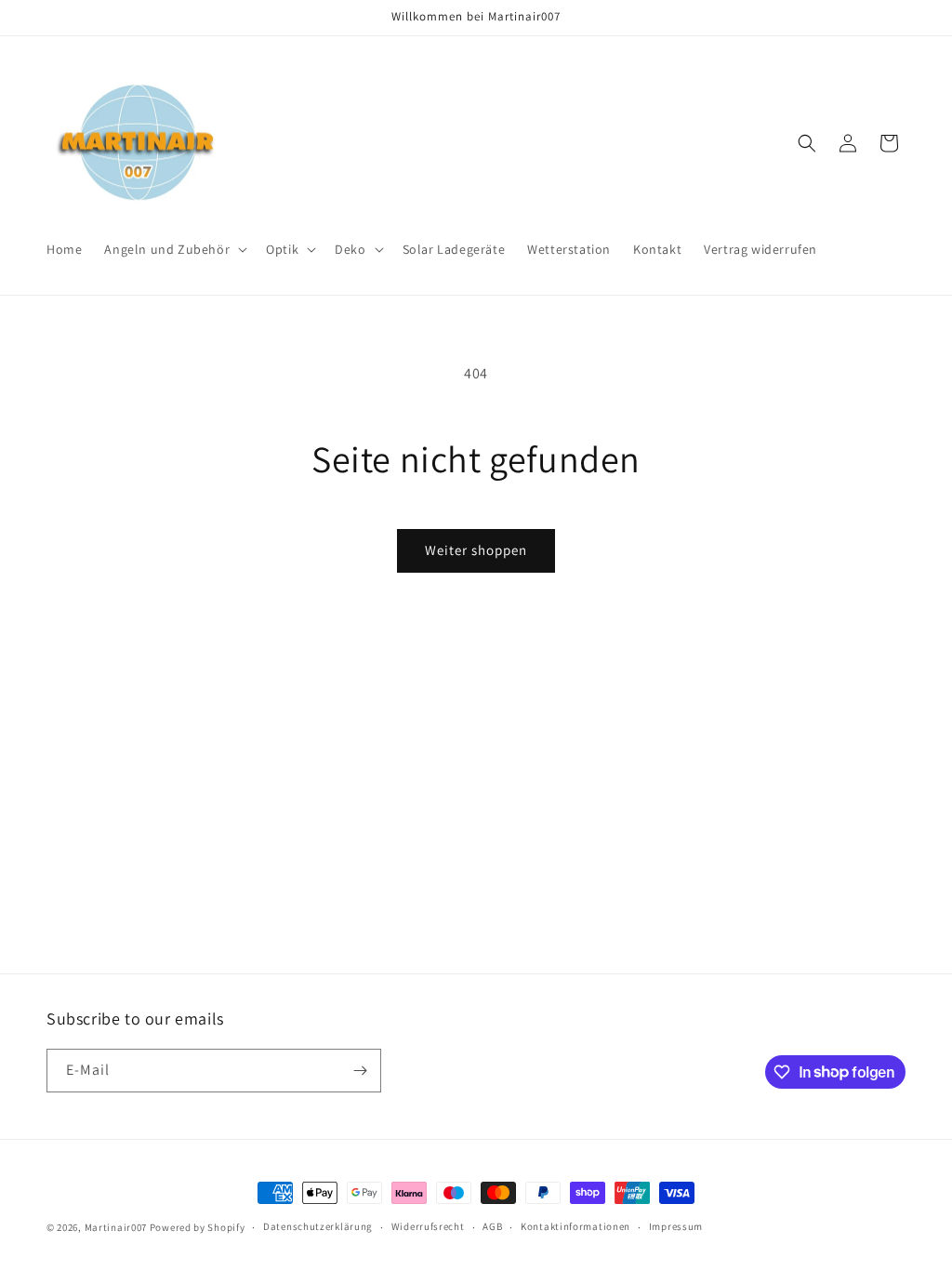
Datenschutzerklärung (318, 1226)
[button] (174, 249)
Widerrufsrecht (428, 1226)
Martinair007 (116, 1227)
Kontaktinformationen (575, 1226)
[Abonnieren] (359, 1070)
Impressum (676, 1226)
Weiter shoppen (476, 550)
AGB (492, 1226)
